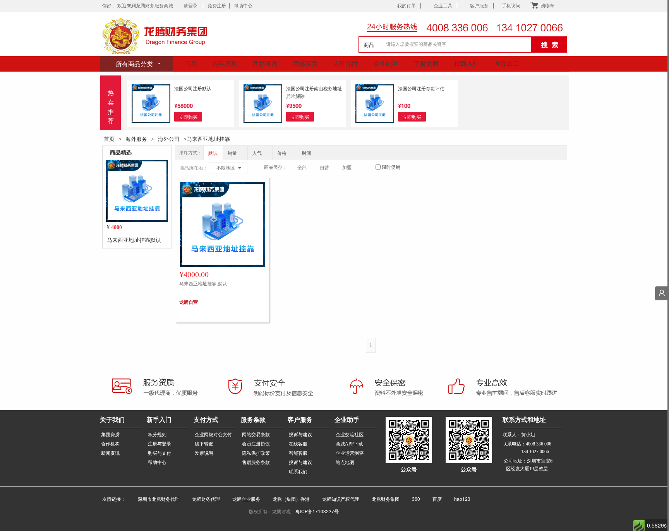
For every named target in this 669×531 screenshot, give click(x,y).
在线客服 (298, 444)
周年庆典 (225, 63)
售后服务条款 (256, 462)
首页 (191, 63)
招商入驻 (466, 63)
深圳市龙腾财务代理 (156, 498)
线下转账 (204, 444)
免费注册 (217, 6)
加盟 (346, 167)
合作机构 (110, 444)
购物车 (547, 6)
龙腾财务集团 (382, 498)
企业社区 (386, 63)
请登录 (192, 6)
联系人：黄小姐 (519, 434)
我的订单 (406, 6)
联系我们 (298, 471)
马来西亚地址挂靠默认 (134, 239)
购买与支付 (159, 453)
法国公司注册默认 (192, 88)
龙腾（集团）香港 (288, 498)
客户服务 (479, 6)
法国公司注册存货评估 (421, 88)
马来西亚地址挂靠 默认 (203, 283)
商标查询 (265, 63)
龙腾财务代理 (203, 498)
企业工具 (443, 6)
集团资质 (110, 434)
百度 (434, 498)
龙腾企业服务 (243, 498)
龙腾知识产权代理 (337, 498)
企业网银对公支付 (213, 434)
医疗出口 (506, 63)
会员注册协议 (256, 444)
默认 (213, 153)
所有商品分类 (135, 63)
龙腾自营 (188, 301)
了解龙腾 (426, 63)
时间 (307, 153)
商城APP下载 (349, 444)
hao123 (457, 498)
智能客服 (298, 453)
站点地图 (345, 462)
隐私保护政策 (256, 453)
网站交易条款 (256, 434)
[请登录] (662, 293)
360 (413, 498)
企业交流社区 (350, 434)
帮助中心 (243, 6)
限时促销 (390, 167)
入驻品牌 (345, 63)
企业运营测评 (350, 453)
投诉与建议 (300, 434)
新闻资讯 (110, 453)
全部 (301, 167)
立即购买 (188, 116)
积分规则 (157, 434)
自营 (324, 167)
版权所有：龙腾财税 (272, 511)
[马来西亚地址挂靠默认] (137, 190)
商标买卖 (305, 63)
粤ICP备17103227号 (317, 511)
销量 (233, 153)
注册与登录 (159, 444)
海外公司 (169, 138)
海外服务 (136, 138)
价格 (282, 153)
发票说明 (204, 453)
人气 (257, 153)
